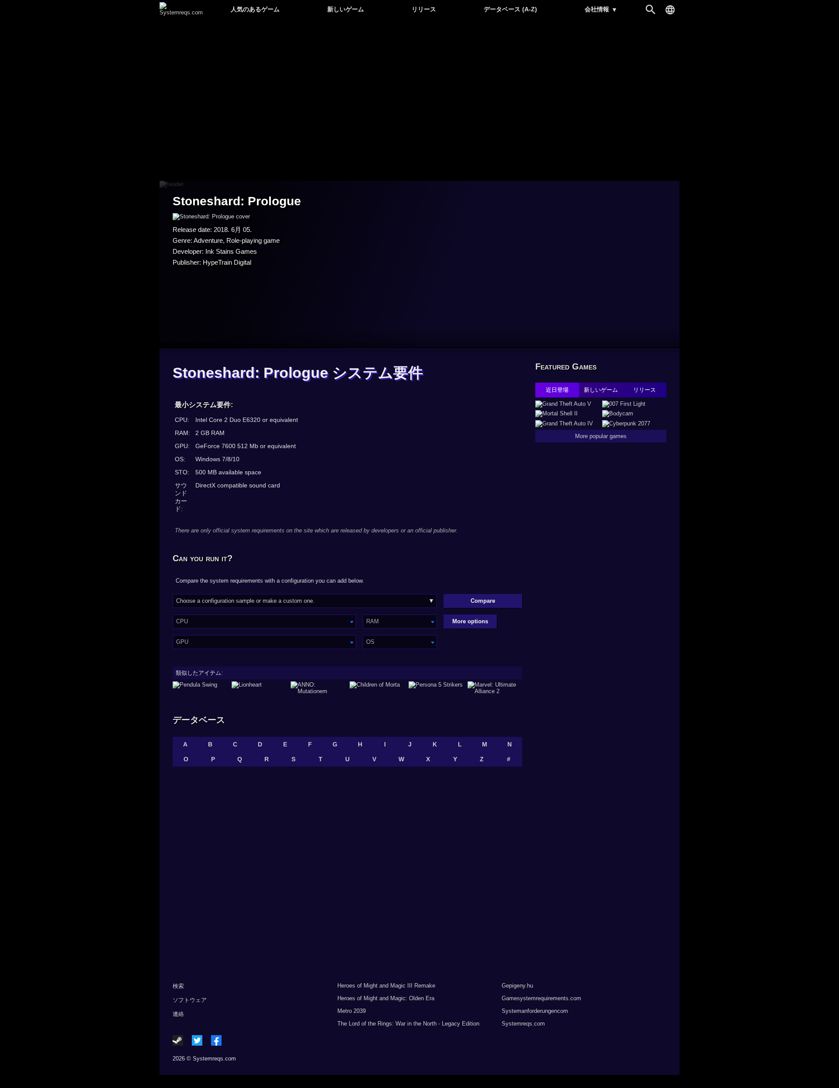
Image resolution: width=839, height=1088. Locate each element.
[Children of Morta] (377, 687)
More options (470, 621)
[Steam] (178, 1040)
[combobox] (264, 622)
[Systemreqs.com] (181, 12)
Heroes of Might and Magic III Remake (386, 985)
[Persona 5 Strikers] (436, 687)
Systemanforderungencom (535, 1011)
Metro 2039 (351, 1011)
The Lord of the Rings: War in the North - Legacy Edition (408, 1023)
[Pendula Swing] (200, 687)
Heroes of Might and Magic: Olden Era (385, 998)
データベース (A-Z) (510, 9)
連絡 (178, 1014)
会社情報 (601, 9)
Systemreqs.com (523, 1023)
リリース (424, 9)
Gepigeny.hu (517, 985)
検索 (178, 986)
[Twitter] (197, 1040)
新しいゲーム (345, 9)
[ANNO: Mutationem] (318, 687)
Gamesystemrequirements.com (541, 998)
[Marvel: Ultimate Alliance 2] (495, 687)
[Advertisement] (419, 101)
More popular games (601, 436)
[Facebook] (216, 1040)
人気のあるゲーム (255, 9)
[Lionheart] (259, 687)
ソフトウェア (190, 1000)
